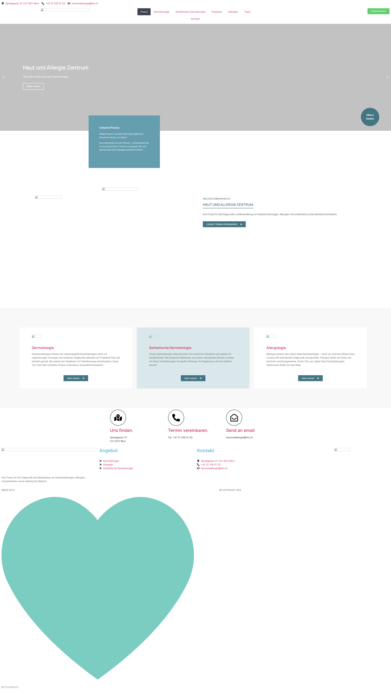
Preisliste (217, 11)
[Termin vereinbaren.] (176, 418)
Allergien (233, 11)
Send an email (240, 430)
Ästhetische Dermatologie (190, 11)
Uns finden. (121, 430)
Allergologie (276, 347)
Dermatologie (161, 11)
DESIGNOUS (11, 687)
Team (247, 11)
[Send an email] (234, 418)
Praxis (144, 11)
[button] (3, 77)
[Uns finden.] (118, 418)
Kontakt (195, 18)
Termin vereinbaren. (188, 430)
